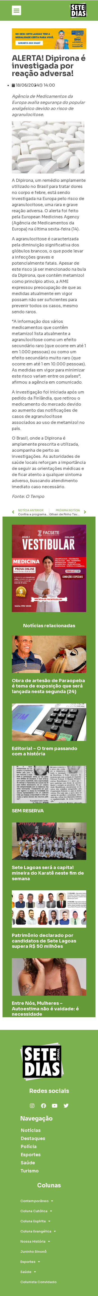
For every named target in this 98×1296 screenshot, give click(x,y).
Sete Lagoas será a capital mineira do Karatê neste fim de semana (48, 873)
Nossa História (32, 1241)
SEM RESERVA (28, 811)
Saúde (28, 1163)
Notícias (31, 1130)
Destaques (33, 1138)
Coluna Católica (33, 1211)
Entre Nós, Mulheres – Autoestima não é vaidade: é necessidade (45, 1008)
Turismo (30, 1171)
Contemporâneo (34, 1201)
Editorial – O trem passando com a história (44, 751)
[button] (16, 10)
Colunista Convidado (38, 1282)
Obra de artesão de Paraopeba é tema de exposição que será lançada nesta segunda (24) (48, 686)
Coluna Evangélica (35, 1231)
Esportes (31, 1154)
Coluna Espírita (33, 1221)
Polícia (29, 1146)
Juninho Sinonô (33, 1251)
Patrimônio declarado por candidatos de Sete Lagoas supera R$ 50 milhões (44, 941)
